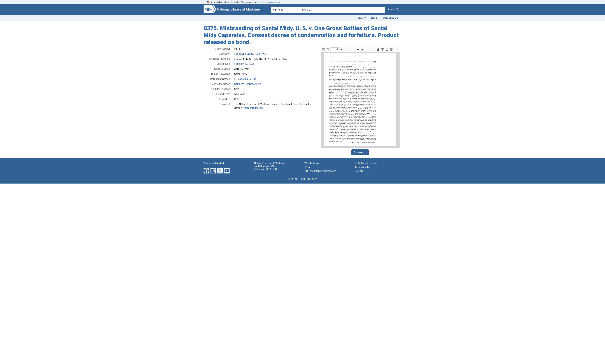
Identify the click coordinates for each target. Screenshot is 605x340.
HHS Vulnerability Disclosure (320, 171)
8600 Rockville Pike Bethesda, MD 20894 (265, 168)
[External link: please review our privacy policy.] (206, 170)
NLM (290, 179)
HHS (303, 179)
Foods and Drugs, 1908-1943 (250, 53)
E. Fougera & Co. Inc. (245, 78)
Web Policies (311, 163)
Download (359, 152)
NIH (297, 179)
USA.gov (313, 179)
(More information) (253, 107)
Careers (359, 171)
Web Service (390, 18)
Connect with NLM (214, 163)
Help (374, 18)
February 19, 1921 (244, 63)
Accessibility (362, 167)
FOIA (307, 167)
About (361, 18)
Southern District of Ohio (247, 83)
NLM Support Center (366, 163)
